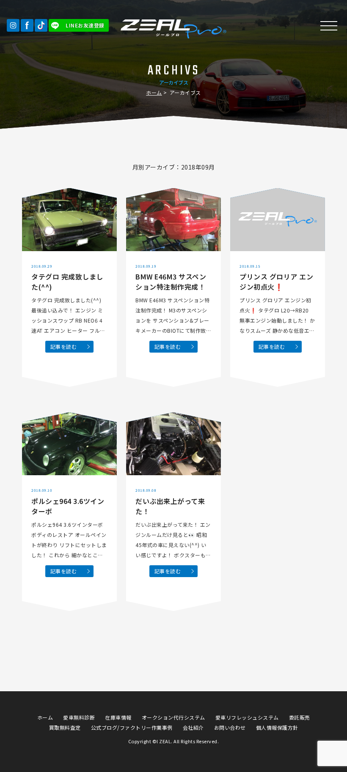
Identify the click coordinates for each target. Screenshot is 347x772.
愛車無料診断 (79, 717)
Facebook (27, 25)
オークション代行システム (173, 717)
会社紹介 (193, 727)
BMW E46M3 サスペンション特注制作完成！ (170, 281)
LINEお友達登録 (85, 25)
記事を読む (63, 346)
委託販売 (299, 717)
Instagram (13, 25)
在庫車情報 (118, 717)
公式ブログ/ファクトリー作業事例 (132, 727)
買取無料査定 (65, 727)
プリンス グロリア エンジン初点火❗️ (276, 281)
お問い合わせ (230, 727)
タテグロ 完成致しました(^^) (67, 281)
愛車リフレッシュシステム (247, 717)
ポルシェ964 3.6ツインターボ (67, 506)
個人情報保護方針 (277, 727)
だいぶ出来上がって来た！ (170, 506)
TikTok (41, 25)
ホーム (154, 92)
